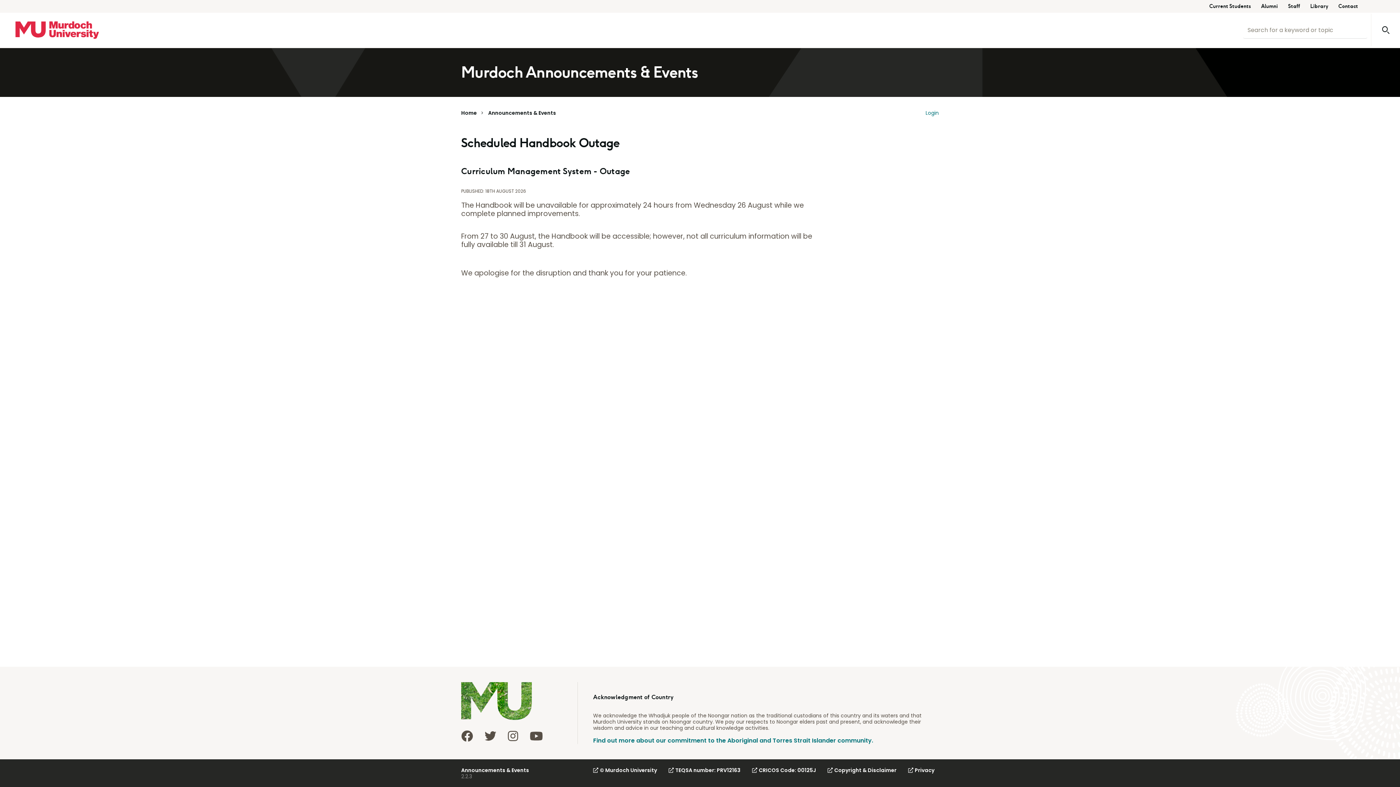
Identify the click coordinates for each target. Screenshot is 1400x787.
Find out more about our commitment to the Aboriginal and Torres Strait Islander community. (733, 740)
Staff (1294, 6)
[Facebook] (467, 736)
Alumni (1269, 6)
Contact (1348, 6)
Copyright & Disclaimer (865, 770)
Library (1319, 6)
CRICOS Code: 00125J (787, 770)
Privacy (924, 770)
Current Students (1230, 6)
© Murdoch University (628, 770)
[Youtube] (536, 736)
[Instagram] (513, 736)
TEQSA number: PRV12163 (707, 770)
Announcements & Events (522, 113)
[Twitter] (490, 736)
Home (469, 113)
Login (932, 113)
